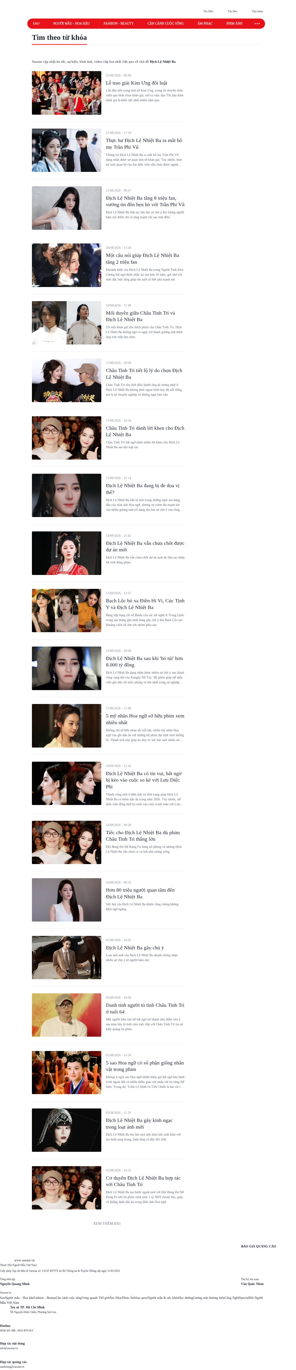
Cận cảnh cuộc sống (166, 23)
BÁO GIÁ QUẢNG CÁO (258, 1246)
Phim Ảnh (129, 1298)
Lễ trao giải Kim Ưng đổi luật (136, 83)
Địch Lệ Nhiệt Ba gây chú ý (135, 947)
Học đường (186, 1298)
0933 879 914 (25, 1330)
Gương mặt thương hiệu (209, 1298)
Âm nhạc (205, 23)
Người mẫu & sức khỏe (163, 1298)
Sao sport (142, 1298)
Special (244, 1298)
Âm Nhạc (116, 1298)
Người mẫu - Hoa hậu (71, 23)
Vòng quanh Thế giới (96, 1298)
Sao (36, 23)
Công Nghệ (232, 1298)
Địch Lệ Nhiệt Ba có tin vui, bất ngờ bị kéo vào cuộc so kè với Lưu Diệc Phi (144, 779)
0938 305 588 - (9, 1330)
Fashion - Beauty (119, 23)
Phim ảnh (234, 23)
